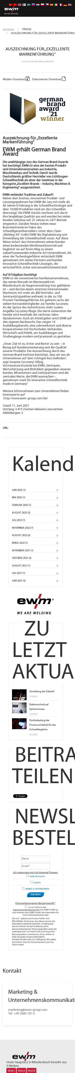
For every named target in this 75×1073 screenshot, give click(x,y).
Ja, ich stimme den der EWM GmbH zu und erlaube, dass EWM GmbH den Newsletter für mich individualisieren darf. (35, 911)
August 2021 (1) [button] (21, 565)
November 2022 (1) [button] (22, 528)
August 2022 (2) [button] (21, 535)
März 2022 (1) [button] (20, 543)
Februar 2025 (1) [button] (21, 505)
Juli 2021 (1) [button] (18, 573)
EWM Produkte (37, 877)
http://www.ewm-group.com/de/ (25, 398)
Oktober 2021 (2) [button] (21, 558)
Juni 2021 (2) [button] (19, 581)
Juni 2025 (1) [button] (19, 490)
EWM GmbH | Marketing (43, 62)
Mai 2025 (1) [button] (18, 497)
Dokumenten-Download (46, 79)
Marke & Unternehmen (36, 889)
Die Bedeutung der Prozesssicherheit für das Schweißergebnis (42, 725)
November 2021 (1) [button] (22, 550)
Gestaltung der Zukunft (41, 691)
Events (37, 883)
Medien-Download (14, 79)
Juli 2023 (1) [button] (18, 520)
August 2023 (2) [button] (21, 512)
